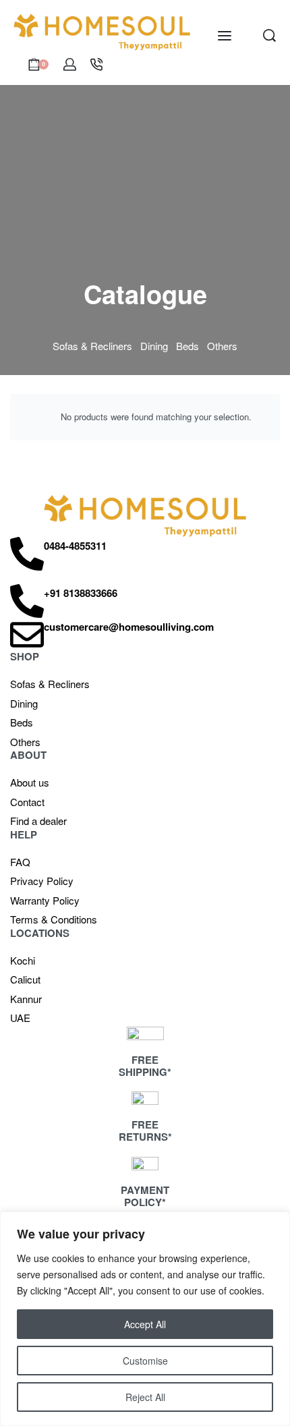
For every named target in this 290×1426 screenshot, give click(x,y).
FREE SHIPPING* (145, 1065)
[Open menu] (224, 35)
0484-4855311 (75, 545)
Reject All (145, 1397)
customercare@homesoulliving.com (129, 626)
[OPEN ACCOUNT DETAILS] (70, 64)
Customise (145, 1360)
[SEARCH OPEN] (269, 35)
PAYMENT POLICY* (145, 1195)
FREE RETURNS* (145, 1130)
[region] (145, 1318)
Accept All (145, 1324)
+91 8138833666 (80, 593)
